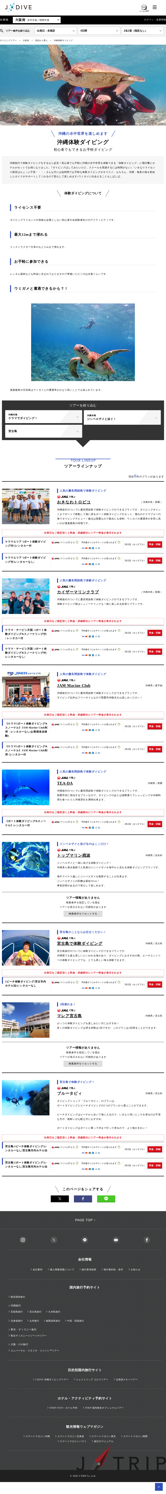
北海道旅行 (17, 1321)
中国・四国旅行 (75, 1321)
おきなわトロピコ (74, 502)
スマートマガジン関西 (135, 1436)
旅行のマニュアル (103, 1441)
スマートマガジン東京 (104, 1436)
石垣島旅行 (17, 1312)
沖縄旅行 (16, 1305)
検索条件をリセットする (83, 913)
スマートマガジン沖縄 (38, 1436)
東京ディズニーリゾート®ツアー (29, 1336)
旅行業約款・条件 (113, 1269)
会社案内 (37, 1269)
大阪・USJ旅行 (19, 1344)
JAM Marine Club (73, 685)
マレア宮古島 (69, 1016)
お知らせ (135, 1269)
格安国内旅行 (18, 1297)
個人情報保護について (62, 1269)
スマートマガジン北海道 (70, 1436)
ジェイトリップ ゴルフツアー (92, 1379)
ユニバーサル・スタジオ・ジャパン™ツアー (35, 1350)
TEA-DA (65, 783)
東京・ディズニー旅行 (24, 1329)
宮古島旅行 (36, 1312)
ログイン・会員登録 (155, 19)
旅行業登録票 (89, 1269)
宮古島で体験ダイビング (80, 943)
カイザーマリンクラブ (78, 592)
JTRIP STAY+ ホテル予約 (63, 1408)
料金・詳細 (154, 544)
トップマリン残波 (73, 855)
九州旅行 (34, 1321)
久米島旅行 (54, 1312)
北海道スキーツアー (127, 1379)
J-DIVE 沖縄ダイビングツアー (52, 1379)
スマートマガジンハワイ (73, 1441)
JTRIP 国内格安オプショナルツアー (104, 1408)
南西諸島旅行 (53, 1321)
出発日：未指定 (46, 30)
